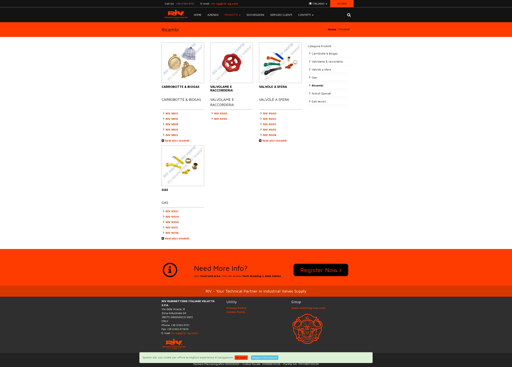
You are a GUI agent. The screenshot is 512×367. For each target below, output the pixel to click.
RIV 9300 (220, 113)
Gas (314, 77)
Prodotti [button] (232, 14)
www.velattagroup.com (308, 307)
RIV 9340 (220, 118)
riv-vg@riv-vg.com (224, 3)
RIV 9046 (172, 232)
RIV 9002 (269, 118)
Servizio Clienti (281, 14)
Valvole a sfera (321, 69)
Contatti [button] (305, 14)
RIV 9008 (269, 135)
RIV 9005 (269, 129)
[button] (349, 15)
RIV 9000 (269, 113)
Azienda (213, 14)
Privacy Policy (236, 307)
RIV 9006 (172, 222)
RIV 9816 (172, 118)
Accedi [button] (342, 3)
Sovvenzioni (255, 14)
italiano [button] (318, 3)
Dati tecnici (319, 101)
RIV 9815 (172, 113)
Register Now (319, 269)
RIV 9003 (269, 124)
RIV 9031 (172, 227)
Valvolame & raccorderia (327, 61)
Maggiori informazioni (264, 357)
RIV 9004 (172, 216)
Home (197, 14)
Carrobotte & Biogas (325, 53)
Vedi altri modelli (176, 140)
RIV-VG (175, 14)
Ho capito (241, 357)
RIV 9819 (172, 129)
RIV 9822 (172, 135)
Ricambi (317, 85)
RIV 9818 (172, 124)
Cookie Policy (235, 311)
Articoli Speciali (321, 93)
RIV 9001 (172, 211)
